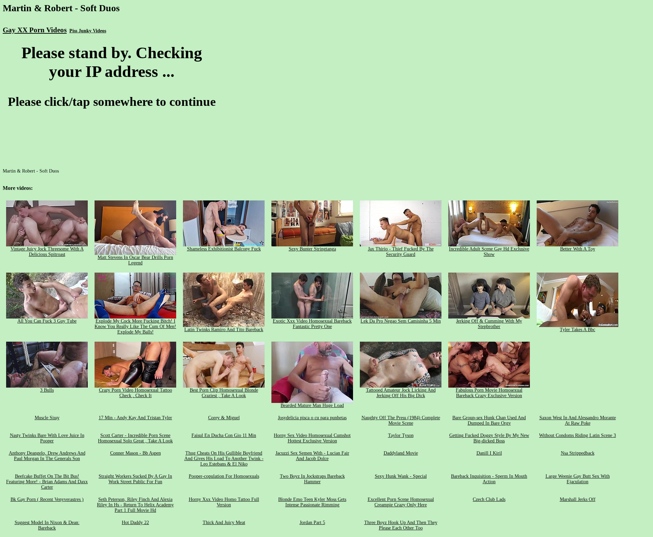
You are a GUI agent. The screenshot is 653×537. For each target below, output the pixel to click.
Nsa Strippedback (578, 453)
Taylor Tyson (401, 435)
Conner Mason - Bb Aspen (135, 453)
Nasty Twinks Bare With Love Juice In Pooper (47, 438)
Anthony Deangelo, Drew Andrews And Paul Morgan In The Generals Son (47, 456)
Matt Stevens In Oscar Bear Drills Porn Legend (135, 260)
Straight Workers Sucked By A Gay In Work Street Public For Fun (135, 479)
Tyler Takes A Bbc (577, 329)
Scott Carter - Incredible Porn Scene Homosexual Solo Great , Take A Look (135, 438)
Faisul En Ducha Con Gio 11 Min (223, 435)
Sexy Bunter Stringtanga (312, 248)
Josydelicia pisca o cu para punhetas (312, 417)
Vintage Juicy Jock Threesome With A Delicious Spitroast (47, 251)
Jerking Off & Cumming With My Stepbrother (489, 324)
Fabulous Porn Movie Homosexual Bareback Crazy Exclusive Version (489, 393)
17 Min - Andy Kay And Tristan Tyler (135, 417)
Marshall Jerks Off (578, 499)
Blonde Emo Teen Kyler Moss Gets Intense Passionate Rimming (312, 502)
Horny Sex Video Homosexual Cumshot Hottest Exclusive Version (312, 438)
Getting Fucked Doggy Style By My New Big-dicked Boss (489, 438)
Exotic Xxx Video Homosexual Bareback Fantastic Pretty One (312, 324)
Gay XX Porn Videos (35, 30)
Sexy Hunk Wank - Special (401, 476)
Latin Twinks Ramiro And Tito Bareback (223, 329)
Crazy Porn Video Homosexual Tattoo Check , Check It (135, 393)
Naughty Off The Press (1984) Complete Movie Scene (401, 420)
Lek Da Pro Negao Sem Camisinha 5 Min (401, 321)
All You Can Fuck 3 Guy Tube (47, 321)
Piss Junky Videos (87, 30)
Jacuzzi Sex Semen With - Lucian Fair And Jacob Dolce (312, 456)
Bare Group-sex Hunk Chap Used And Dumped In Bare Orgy (489, 420)
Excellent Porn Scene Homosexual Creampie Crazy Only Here (401, 502)
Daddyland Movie (401, 453)
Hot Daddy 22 (135, 522)
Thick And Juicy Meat (224, 522)
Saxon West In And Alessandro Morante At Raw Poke (577, 420)
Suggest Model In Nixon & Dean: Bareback (47, 525)
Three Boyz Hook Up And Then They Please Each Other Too (400, 525)
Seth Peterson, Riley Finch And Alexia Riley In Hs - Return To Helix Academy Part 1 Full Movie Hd (135, 505)
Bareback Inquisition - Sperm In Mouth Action (489, 479)
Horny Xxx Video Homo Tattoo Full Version (224, 502)
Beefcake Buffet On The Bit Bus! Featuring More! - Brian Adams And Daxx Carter (47, 482)
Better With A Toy (577, 248)
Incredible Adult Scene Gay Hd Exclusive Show (489, 251)
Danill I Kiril (489, 453)
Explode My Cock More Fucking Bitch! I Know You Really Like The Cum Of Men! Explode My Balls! (135, 327)
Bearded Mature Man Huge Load (312, 405)
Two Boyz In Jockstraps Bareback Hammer (312, 479)
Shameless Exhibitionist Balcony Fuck (224, 248)
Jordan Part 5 (312, 522)
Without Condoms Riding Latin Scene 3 (577, 435)
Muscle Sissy (47, 417)
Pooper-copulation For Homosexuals (224, 476)
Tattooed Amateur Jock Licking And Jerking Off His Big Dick (401, 393)
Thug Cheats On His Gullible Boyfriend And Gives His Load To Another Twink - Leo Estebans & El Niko (224, 459)
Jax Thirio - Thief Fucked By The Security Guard (401, 251)
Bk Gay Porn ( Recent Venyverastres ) (47, 499)
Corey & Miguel (224, 417)
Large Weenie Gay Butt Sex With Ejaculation (578, 479)
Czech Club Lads (489, 499)
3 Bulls (47, 390)
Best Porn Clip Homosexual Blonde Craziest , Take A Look (224, 393)
